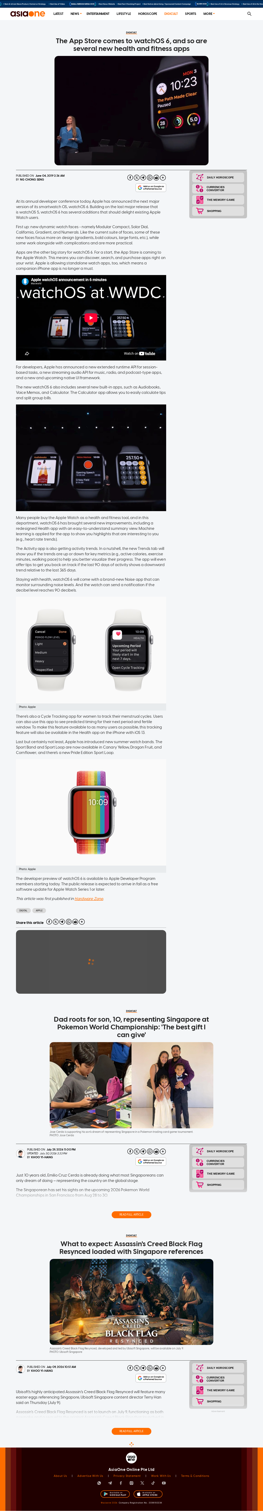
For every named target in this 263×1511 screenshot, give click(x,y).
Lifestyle (124, 14)
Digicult (171, 14)
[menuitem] (58, 14)
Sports (190, 14)
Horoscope (147, 14)
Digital (23, 910)
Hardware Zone (89, 898)
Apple (39, 910)
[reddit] (156, 178)
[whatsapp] (150, 178)
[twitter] (136, 178)
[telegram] (143, 178)
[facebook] (130, 178)
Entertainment (98, 14)
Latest (58, 14)
